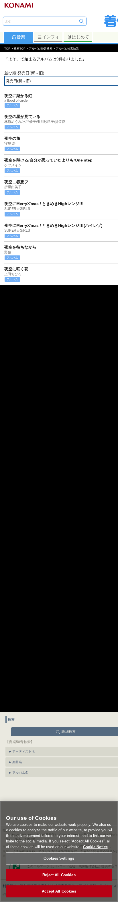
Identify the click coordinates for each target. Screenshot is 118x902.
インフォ (50, 36)
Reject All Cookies (58, 875)
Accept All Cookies (59, 891)
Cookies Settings (59, 858)
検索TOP (19, 48)
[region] (59, 851)
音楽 (21, 36)
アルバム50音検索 (40, 48)
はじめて (80, 36)
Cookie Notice (95, 847)
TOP (7, 48)
